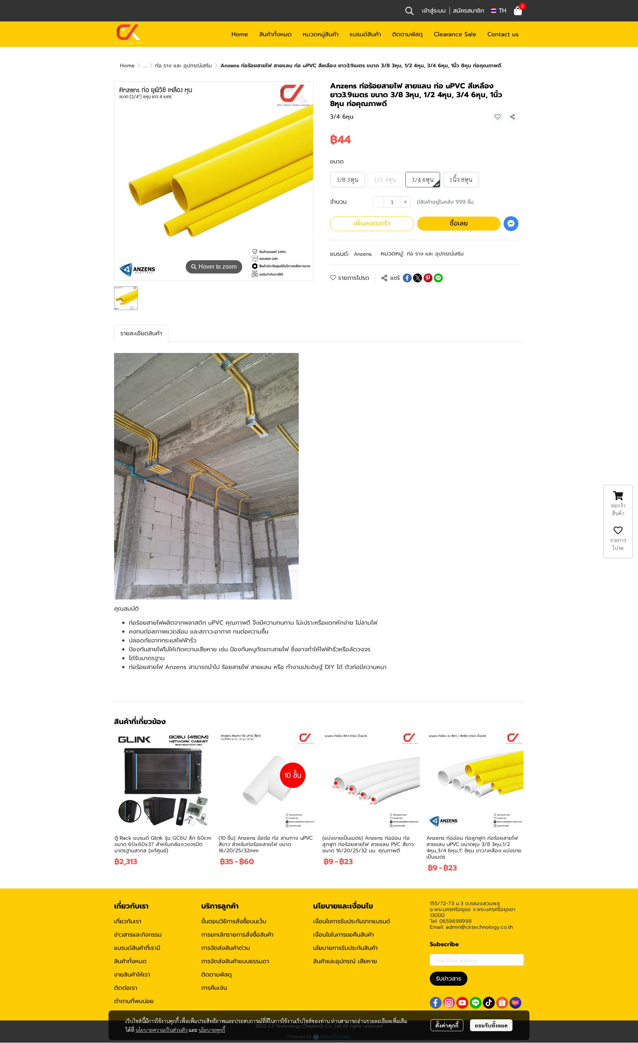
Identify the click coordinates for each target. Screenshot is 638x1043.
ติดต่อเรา (125, 987)
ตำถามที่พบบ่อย (134, 1001)
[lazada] (515, 1003)
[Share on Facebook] (407, 278)
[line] (475, 1003)
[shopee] (502, 1003)
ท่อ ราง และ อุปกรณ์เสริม (183, 65)
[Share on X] (417, 278)
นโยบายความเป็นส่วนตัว (162, 1029)
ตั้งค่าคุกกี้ (447, 1025)
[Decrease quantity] (378, 202)
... (145, 65)
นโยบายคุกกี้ (212, 1029)
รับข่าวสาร (448, 978)
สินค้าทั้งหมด (130, 961)
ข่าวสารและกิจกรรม (138, 934)
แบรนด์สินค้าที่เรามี (137, 948)
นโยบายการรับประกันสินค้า (345, 948)
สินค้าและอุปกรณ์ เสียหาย (345, 961)
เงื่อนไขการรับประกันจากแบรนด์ (351, 921)
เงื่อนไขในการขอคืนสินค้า (343, 934)
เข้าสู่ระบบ (434, 10)
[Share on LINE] (438, 278)
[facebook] (436, 1003)
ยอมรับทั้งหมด (491, 1025)
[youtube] (462, 1003)
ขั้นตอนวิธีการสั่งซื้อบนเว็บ (233, 921)
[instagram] (449, 1003)
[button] (409, 10)
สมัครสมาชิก (468, 10)
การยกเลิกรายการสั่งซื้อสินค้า (237, 934)
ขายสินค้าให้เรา (132, 974)
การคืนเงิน (214, 987)
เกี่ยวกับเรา (127, 921)
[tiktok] (489, 1003)
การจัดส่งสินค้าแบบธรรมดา (235, 961)
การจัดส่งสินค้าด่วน (225, 948)
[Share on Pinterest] (427, 278)
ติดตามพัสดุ (216, 974)
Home (127, 65)
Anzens (363, 254)
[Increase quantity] (405, 202)
